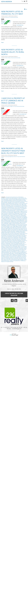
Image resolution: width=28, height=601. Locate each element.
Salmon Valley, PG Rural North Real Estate (12, 57)
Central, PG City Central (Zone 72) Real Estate (19, 205)
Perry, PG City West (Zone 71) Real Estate (19, 238)
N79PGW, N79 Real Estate (5, 232)
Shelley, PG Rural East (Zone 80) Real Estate (13, 247)
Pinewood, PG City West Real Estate (11, 17)
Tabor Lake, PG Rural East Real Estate (7, 253)
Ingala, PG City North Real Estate (14, 223)
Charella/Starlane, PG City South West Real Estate (15, 207)
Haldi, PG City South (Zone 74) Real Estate (8, 216)
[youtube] (15, 300)
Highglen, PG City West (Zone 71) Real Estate (11, 219)
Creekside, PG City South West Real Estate (8, 210)
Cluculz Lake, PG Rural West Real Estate (14, 208)
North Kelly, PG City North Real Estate (19, 236)
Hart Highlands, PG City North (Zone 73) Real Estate (12, 217)
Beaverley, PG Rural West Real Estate (15, 199)
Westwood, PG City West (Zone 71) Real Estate (17, 260)
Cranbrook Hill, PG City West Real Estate (17, 209)
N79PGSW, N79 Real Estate (20, 231)
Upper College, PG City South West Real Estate (18, 254)
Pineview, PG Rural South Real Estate (15, 240)
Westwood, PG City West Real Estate (7, 261)
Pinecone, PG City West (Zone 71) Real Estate (9, 239)
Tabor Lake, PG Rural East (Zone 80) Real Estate (18, 252)
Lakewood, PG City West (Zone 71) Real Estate (15, 225)
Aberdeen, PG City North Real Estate (7, 197)
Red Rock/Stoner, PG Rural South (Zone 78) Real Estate (12, 244)
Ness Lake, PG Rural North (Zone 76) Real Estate (17, 234)
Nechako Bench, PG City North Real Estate (18, 232)
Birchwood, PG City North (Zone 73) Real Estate (12, 201)
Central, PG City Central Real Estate (7, 206)
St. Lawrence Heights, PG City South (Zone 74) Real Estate (13, 251)
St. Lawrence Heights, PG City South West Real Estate (14, 106)
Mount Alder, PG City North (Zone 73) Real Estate (19, 230)
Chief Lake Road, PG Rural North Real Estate (13, 207)
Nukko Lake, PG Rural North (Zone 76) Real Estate (9, 237)
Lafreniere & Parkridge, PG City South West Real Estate (13, 224)
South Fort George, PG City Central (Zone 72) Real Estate (13, 248)
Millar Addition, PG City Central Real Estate (13, 228)
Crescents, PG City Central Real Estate (13, 211)
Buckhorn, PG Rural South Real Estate (12, 204)
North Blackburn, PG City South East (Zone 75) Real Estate (11, 235)
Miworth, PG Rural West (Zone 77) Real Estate (16, 229)
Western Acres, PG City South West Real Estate (12, 259)
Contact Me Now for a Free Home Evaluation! (14, 294)
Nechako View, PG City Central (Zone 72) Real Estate (10, 233)
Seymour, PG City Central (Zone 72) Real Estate (9, 246)
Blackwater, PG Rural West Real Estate (7, 203)
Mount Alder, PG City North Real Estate (8, 231)
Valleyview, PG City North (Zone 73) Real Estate (9, 255)
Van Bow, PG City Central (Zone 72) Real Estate (14, 256)
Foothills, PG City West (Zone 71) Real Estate (15, 214)
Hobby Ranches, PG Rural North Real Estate (11, 222)
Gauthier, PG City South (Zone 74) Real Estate (18, 215)
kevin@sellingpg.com (16, 328)
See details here (19, 25)
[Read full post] (6, 22)
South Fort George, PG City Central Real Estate (13, 249)
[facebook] (12, 300)
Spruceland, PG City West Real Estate (13, 250)
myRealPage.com (14, 335)
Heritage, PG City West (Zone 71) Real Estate (9, 218)
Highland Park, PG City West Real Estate (17, 220)
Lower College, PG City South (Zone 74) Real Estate (12, 227)
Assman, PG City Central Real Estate (12, 198)
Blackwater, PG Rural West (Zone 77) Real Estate (16, 202)
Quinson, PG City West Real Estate (17, 243)
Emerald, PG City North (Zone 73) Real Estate (11, 213)
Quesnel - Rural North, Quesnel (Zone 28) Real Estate (10, 242)
